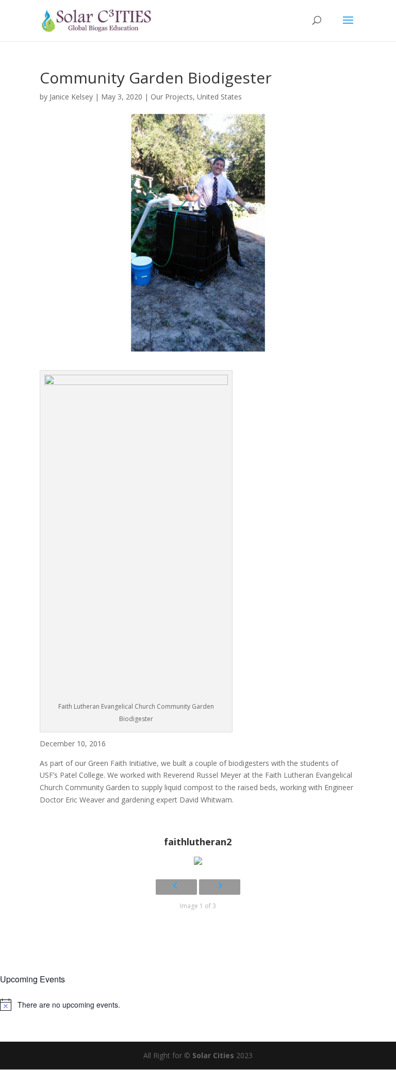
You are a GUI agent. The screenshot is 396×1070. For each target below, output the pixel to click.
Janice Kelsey (71, 97)
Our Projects (172, 97)
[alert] (198, 1004)
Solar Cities (213, 1055)
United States (219, 97)
